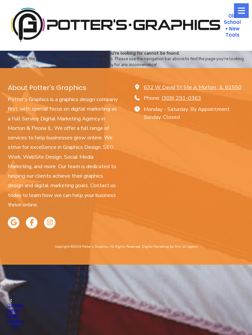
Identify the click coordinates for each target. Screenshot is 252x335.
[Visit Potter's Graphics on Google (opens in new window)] (13, 222)
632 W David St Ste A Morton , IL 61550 (193, 87)
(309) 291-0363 (181, 98)
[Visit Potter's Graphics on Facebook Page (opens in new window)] (31, 222)
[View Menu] (241, 10)
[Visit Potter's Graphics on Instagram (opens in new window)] (49, 222)
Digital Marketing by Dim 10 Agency (170, 246)
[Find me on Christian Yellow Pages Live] (15, 312)
